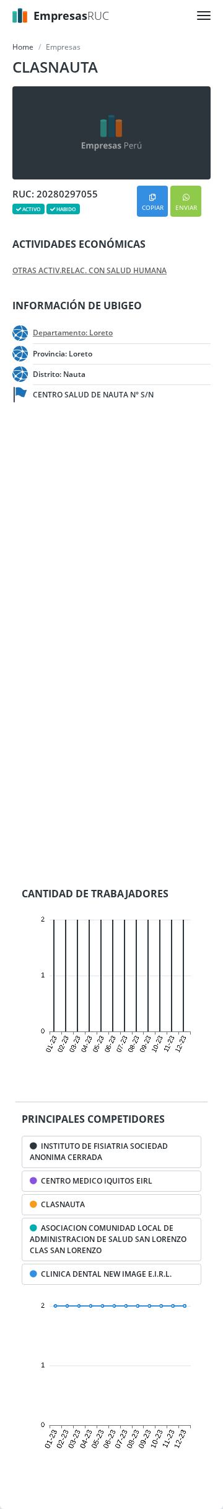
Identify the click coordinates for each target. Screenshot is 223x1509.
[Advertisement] (111, 535)
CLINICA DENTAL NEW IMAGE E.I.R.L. (104, 1274)
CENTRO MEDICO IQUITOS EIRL (94, 1181)
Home (22, 47)
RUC (71, 15)
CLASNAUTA (61, 1204)
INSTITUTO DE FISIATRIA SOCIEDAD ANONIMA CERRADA (99, 1151)
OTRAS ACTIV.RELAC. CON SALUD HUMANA (89, 271)
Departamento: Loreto (73, 333)
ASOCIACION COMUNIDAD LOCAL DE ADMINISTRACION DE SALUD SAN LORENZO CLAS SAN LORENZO (108, 1239)
